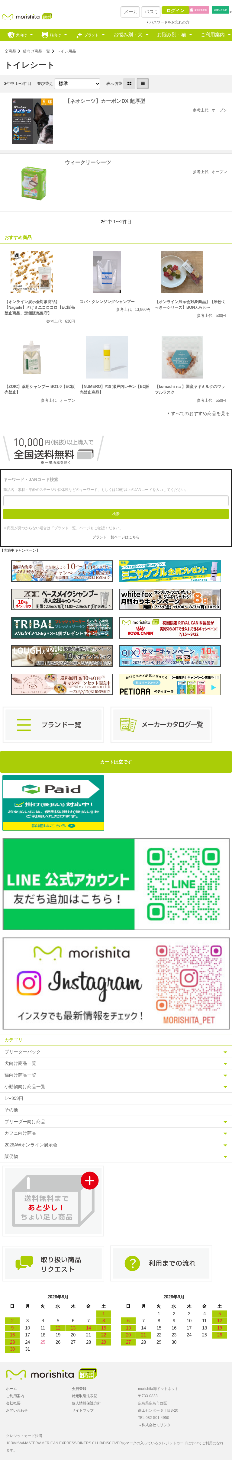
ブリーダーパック (23, 1051)
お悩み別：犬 (128, 34)
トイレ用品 (66, 51)
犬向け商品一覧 (20, 1063)
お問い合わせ (17, 1410)
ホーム (11, 1389)
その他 (11, 1109)
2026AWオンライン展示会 (31, 1144)
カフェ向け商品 (20, 1133)
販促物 (11, 1156)
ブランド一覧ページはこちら (116, 537)
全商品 (10, 51)
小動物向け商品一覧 (25, 1086)
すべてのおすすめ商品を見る (200, 413)
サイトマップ (83, 1410)
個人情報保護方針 (86, 1403)
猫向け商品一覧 (36, 51)
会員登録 (79, 1389)
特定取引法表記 (84, 1396)
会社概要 (13, 1403)
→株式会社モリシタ (154, 1425)
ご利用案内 (213, 34)
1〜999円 (14, 1098)
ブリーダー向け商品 (25, 1121)
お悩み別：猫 (171, 34)
